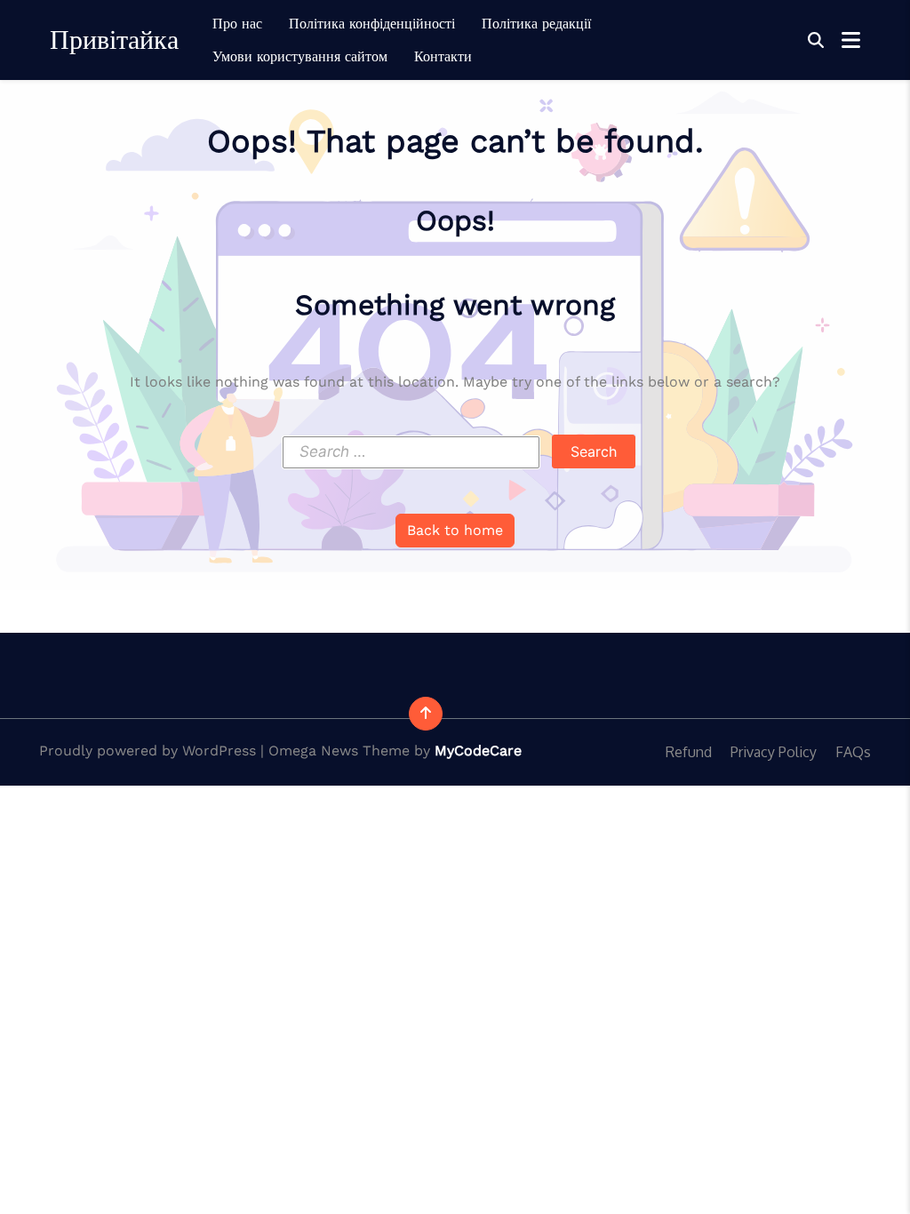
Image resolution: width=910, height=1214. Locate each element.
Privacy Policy (773, 752)
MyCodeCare (478, 750)
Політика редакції (536, 23)
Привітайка (114, 39)
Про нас (237, 23)
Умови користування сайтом (299, 56)
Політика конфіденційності (372, 23)
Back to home (455, 530)
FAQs (853, 752)
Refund (689, 752)
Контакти (443, 56)
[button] (816, 40)
